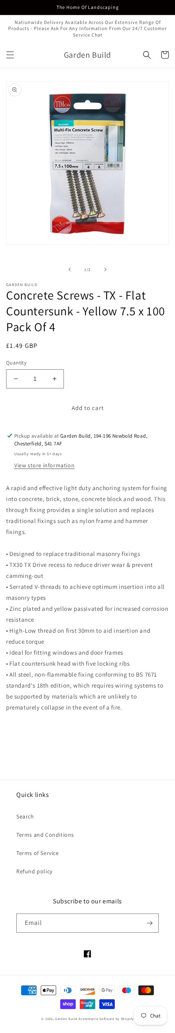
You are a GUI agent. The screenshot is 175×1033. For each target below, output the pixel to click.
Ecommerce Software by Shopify (106, 1018)
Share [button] (23, 727)
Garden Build (67, 1018)
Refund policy (34, 871)
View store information (44, 465)
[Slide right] (105, 269)
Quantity (16, 362)
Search (25, 816)
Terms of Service (37, 853)
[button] (10, 55)
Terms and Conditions (45, 834)
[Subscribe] (149, 923)
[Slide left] (70, 269)
